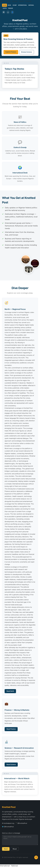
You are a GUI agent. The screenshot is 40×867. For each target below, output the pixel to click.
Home (2, 1)
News (8, 1)
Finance (28, 1)
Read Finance (11, 729)
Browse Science (26, 52)
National (31, 5)
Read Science (11, 764)
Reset (15, 849)
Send (6, 849)
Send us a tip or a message (11, 833)
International (22, 5)
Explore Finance (10, 52)
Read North (10, 691)
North (21, 1)
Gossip (15, 1)
